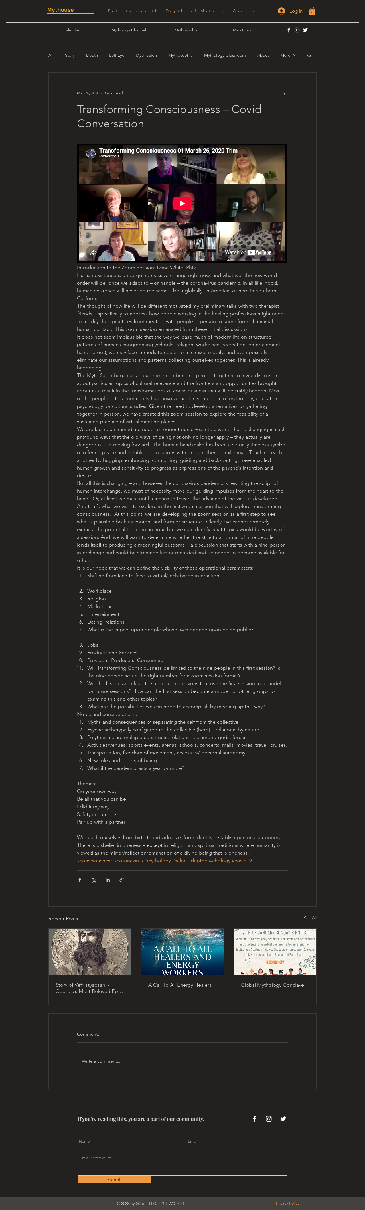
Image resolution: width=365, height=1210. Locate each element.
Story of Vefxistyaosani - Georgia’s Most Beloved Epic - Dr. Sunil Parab (89, 988)
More (285, 55)
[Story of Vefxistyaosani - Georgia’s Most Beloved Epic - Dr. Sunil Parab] (90, 952)
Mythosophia (180, 55)
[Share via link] (121, 880)
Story (70, 55)
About (263, 55)
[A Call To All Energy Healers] (182, 952)
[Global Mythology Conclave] (275, 952)
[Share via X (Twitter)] (93, 880)
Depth (92, 55)
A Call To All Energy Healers (180, 985)
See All (310, 917)
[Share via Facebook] (79, 880)
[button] (312, 11)
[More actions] (284, 93)
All (51, 55)
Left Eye (116, 55)
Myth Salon (146, 55)
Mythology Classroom (225, 55)
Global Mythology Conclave (272, 985)
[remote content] (182, 204)
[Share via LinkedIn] (107, 880)
